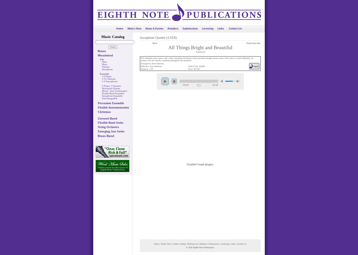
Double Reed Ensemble (113, 93)
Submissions (190, 28)
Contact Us (235, 28)
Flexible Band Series (110, 122)
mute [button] (222, 81)
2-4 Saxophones (109, 81)
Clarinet (105, 67)
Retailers (173, 28)
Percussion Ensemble (111, 103)
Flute (104, 62)
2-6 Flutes (106, 76)
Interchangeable (109, 98)
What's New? (166, 244)
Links (221, 28)
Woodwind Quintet (111, 88)
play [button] (165, 81)
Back (154, 43)
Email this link (253, 43)
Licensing (207, 28)
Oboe (104, 64)
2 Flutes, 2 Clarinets (111, 86)
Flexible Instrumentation (113, 107)
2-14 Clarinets (108, 79)
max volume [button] (238, 81)
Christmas (104, 111)
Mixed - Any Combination (114, 91)
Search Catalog (179, 244)
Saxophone (107, 69)
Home (119, 28)
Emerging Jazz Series (111, 131)
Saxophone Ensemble (112, 96)
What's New (134, 28)
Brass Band (106, 136)
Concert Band (107, 118)
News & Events (154, 28)
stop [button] (174, 81)
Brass (102, 51)
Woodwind (105, 55)
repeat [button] (198, 85)
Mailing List (192, 244)
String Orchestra (108, 127)
